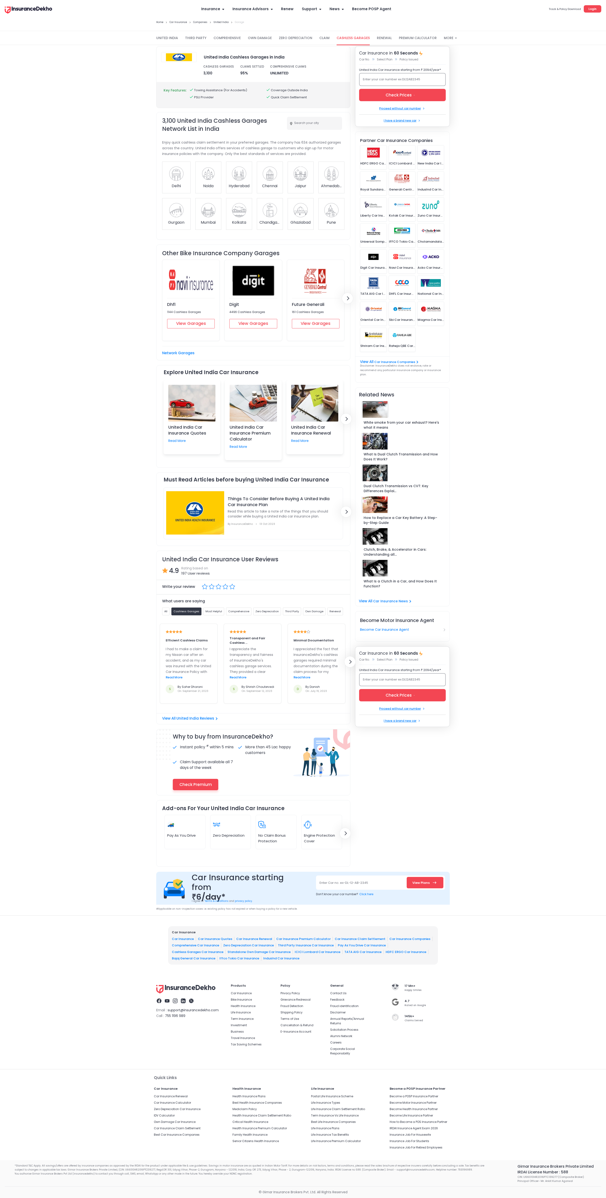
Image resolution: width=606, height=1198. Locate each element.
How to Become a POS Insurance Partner (418, 1122)
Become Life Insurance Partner (411, 1115)
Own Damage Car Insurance (175, 1122)
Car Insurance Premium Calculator (303, 938)
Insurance (210, 8)
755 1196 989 (175, 1015)
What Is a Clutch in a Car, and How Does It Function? (400, 584)
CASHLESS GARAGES (353, 38)
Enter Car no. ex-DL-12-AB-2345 (344, 882)
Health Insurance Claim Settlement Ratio (261, 1115)
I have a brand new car (400, 120)
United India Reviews (195, 718)
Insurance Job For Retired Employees (416, 1147)
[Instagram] (175, 1001)
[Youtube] (167, 1001)
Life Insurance (241, 1012)
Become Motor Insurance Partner (413, 1103)
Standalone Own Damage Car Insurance (259, 951)
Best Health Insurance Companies (257, 1103)
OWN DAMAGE (260, 38)
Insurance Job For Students (409, 1141)
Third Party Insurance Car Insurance (306, 945)
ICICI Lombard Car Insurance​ (317, 951)
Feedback (337, 1000)
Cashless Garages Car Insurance (197, 951)
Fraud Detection (292, 1006)
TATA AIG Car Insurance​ (363, 951)
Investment (239, 1025)
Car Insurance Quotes (215, 938)
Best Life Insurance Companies (333, 1122)
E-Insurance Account (296, 1032)
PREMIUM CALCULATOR (418, 38)
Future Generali (308, 304)
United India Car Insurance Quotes (187, 430)
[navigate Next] (347, 298)
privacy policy (243, 901)
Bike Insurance (241, 1000)
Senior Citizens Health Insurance (255, 1141)
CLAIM (324, 38)
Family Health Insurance (249, 1135)
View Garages (191, 323)
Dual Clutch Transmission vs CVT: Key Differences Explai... (396, 488)
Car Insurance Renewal (254, 938)
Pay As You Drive (181, 835)
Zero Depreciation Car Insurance (248, 945)
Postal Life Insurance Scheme (332, 1096)
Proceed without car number (400, 108)
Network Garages (178, 352)
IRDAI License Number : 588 (542, 1172)
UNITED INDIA (167, 38)
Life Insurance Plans (325, 1128)
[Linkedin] (183, 1001)
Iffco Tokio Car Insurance (239, 958)
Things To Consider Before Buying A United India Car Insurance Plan (279, 502)
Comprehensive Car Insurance (195, 945)
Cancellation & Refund (297, 1025)
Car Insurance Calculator (172, 1103)
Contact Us (338, 993)
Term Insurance (242, 1019)
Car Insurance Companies (394, 362)
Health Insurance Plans (249, 1096)
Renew (287, 8)
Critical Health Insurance (250, 1122)
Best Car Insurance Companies (177, 1135)
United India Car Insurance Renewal (311, 430)
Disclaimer (338, 1012)
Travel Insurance (243, 1038)
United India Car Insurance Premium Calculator (250, 433)
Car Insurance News (390, 601)
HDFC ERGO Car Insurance (406, 951)
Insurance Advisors (250, 8)
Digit (234, 304)
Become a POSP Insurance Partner (414, 1096)
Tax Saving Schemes (246, 1044)
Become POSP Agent (371, 8)
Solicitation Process (344, 1030)
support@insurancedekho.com (193, 1010)
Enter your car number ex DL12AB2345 (391, 79)
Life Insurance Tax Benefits (330, 1135)
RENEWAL (384, 38)
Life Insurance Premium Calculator (336, 1141)
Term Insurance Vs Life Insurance (335, 1115)
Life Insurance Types (325, 1103)
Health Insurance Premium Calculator (259, 1128)
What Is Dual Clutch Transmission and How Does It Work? (401, 457)
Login (592, 9)
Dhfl (171, 304)
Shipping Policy (292, 1012)
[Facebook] (159, 1001)
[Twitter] (191, 1001)
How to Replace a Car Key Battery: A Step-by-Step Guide (400, 520)
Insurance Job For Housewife (410, 1135)
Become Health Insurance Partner (414, 1109)
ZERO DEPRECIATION (295, 38)
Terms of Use (290, 1019)
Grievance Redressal (296, 1000)
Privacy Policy (290, 993)
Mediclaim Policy (244, 1109)
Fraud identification (344, 1006)
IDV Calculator (164, 1115)
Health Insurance (243, 1006)
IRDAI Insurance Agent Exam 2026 (414, 1128)
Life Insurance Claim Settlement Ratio (338, 1109)
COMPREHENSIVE (227, 38)
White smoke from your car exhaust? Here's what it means (401, 425)
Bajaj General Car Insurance (193, 958)
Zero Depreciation (229, 835)
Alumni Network (341, 1036)
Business (237, 1032)
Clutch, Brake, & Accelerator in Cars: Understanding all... (395, 552)
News (335, 8)
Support (309, 8)
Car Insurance (183, 938)
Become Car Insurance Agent (384, 629)
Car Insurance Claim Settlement (360, 938)
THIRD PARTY (195, 38)
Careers (336, 1042)
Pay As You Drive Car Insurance (362, 945)
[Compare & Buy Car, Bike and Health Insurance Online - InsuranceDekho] (28, 10)
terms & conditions (216, 901)
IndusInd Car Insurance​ (281, 958)
